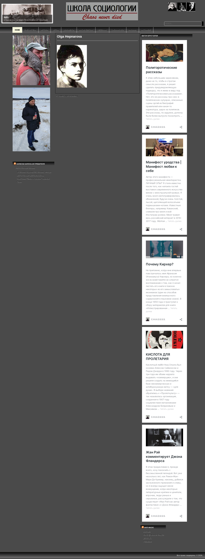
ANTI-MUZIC (149, 527)
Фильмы (133, 30)
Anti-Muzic (146, 30)
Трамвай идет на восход (67, 96)
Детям (56, 30)
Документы (68, 30)
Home (17, 30)
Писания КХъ (118, 30)
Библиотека (30, 30)
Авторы (44, 30)
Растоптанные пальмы (25, 168)
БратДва (147, 532)
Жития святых (86, 30)
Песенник (102, 30)
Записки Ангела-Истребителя (30, 164)
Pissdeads (147, 541)
